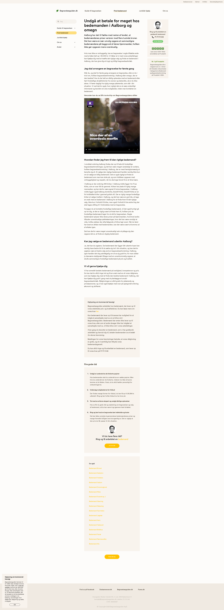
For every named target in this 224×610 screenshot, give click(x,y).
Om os (165, 11)
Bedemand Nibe (95, 492)
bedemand (123, 439)
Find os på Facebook (87, 589)
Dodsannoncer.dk (105, 589)
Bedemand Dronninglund (98, 487)
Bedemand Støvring (96, 501)
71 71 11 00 (112, 445)
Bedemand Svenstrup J (97, 496)
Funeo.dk (141, 589)
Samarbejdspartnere (216, 2)
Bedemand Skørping (96, 506)
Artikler (204, 2)
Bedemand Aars (94, 520)
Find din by (112, 556)
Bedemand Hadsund (96, 525)
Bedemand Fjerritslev (96, 511)
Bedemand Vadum (95, 482)
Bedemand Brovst (95, 468)
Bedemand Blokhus (96, 529)
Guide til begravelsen (93, 11)
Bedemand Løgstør (95, 515)
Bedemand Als (94, 544)
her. (97, 311)
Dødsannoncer (187, 2)
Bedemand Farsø (95, 534)
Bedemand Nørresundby (97, 539)
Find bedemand (120, 11)
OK (15, 605)
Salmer (197, 2)
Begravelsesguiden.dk (69, 11)
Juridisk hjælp (144, 11)
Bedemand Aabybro (96, 473)
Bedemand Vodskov (96, 478)
